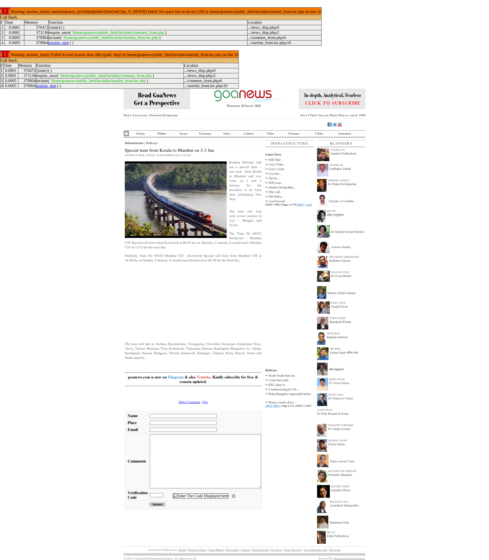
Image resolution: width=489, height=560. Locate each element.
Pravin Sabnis (336, 444)
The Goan (335, 549)
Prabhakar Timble (340, 169)
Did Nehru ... (276, 196)
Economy (205, 133)
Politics (162, 133)
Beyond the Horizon (342, 471)
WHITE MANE (338, 318)
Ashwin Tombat (340, 247)
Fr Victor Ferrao (339, 383)
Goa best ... (275, 173)
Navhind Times (197, 549)
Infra (226, 133)
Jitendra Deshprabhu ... (282, 187)
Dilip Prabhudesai (338, 536)
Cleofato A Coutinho (341, 201)
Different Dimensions (344, 257)
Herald (182, 549)
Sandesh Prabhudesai (343, 153)
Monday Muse (337, 440)
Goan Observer (293, 549)
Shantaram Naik (339, 522)
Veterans (294, 133)
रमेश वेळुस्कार (336, 369)
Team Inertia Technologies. (349, 558)
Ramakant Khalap (340, 322)
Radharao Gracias (339, 260)
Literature (344, 133)
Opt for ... (274, 178)
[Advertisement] (193, 302)
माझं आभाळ (335, 348)
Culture (248, 133)
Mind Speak (337, 379)
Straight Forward (340, 425)
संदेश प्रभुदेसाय (335, 215)
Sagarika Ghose (340, 490)
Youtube (203, 377)
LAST (309, 204)
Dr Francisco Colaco (340, 398)
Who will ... (275, 192)
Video (270, 133)
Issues (184, 133)
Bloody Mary (340, 486)
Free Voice (338, 302)
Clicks (319, 133)
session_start (59, 43)
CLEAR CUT (338, 149)
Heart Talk (336, 394)
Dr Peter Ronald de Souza (332, 413)
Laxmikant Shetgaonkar (344, 505)
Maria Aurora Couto (342, 461)
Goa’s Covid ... (277, 169)
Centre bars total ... (279, 380)
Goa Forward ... (278, 201)
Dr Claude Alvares (339, 429)
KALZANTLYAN (340, 272)
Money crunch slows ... (282, 402)
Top (205, 402)
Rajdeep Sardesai (337, 337)
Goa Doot (276, 549)
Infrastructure (134, 143)
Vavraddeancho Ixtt (315, 549)
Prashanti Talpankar (340, 475)
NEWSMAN (333, 333)
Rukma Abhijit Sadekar (342, 293)
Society (140, 133)
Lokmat (245, 549)
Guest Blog (325, 410)
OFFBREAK (336, 165)
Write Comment (189, 402)
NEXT (300, 204)
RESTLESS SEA (339, 501)
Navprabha (232, 549)
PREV (276, 405)
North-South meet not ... (283, 375)
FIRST (269, 405)
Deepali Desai (339, 306)
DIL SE (331, 532)
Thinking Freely (339, 180)
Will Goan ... (276, 183)
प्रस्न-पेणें (331, 211)
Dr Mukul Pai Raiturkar (342, 184)
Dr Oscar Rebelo (341, 276)
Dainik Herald (260, 549)
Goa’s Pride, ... (277, 164)
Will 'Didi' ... (276, 160)
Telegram (176, 377)
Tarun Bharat (216, 549)
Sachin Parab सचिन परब (344, 352)
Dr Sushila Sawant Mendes (347, 232)
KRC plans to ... (278, 385)
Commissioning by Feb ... (284, 389)
